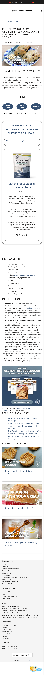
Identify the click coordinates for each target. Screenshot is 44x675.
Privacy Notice (7, 575)
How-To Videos (7, 592)
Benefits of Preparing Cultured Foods (14, 609)
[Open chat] (35, 668)
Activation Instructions (9, 596)
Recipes (16, 21)
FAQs (4, 594)
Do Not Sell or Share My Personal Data (15, 577)
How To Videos (7, 634)
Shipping (5, 567)
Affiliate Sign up (7, 629)
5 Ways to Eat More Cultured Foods (14, 613)
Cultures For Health (24, 661)
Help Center (6, 598)
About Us (5, 564)
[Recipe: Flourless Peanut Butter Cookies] (22, 457)
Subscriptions (6, 580)
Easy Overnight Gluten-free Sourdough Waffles (24, 431)
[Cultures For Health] (22, 11)
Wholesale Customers (9, 648)
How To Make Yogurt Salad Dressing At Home (21, 543)
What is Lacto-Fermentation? (11, 606)
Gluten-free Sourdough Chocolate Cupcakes (23, 423)
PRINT (22, 96)
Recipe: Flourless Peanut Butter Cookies (19, 472)
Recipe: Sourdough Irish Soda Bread (21, 508)
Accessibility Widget (9, 584)
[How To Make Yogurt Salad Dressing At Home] (22, 529)
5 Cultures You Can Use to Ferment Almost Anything (20, 615)
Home (10, 21)
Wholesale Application (9, 646)
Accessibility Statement (10, 582)
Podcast (4, 627)
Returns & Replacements (10, 569)
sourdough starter (32, 308)
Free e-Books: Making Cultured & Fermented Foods (19, 617)
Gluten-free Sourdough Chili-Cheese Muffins (23, 434)
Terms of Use (6, 573)
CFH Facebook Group (9, 625)
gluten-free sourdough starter (24, 275)
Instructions (6, 638)
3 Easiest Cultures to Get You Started (14, 611)
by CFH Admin (9, 42)
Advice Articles (7, 632)
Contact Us (5, 571)
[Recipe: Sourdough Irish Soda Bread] (22, 494)
